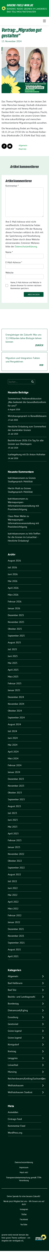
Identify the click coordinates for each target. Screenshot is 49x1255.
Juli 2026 (12, 567)
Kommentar (12, 185)
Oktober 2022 (15, 860)
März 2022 (13, 908)
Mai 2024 (12, 744)
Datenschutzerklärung (26, 246)
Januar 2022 (14, 922)
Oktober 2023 (15, 792)
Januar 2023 (14, 847)
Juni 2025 (13, 656)
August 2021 (14, 949)
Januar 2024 (14, 772)
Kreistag (12, 1051)
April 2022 (13, 901)
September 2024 (16, 717)
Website (9, 272)
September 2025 (16, 635)
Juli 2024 (12, 731)
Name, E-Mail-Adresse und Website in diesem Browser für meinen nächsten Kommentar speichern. (25, 285)
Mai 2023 (12, 826)
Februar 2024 (14, 765)
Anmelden (13, 1112)
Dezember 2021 (16, 929)
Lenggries (13, 1058)
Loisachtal (13, 1064)
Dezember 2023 (16, 778)
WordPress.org (15, 1132)
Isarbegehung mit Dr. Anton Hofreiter (26, 454)
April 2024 (13, 751)
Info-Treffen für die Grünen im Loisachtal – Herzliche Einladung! (24, 537)
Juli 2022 (12, 881)
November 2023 (16, 785)
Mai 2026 (12, 581)
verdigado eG (17, 1240)
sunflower (22, 1237)
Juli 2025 (12, 649)
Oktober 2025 (15, 628)
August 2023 (14, 806)
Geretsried (13, 1024)
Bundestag (13, 1003)
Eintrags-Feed (15, 1119)
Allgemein (23, 145)
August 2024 (14, 724)
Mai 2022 (12, 894)
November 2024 (16, 703)
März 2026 (13, 594)
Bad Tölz (12, 989)
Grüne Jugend (15, 1030)
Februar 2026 (14, 601)
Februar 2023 (14, 840)
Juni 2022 (13, 888)
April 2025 (13, 669)
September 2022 (16, 867)
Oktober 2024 (15, 710)
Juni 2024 (13, 737)
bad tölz (23, 149)
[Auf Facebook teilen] (4, 146)
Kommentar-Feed (16, 1125)
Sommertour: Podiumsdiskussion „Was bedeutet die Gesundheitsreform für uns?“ (27, 402)
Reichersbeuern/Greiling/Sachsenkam (27, 1078)
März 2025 (13, 676)
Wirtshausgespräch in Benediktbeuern (27, 416)
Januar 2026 (14, 608)
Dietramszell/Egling (18, 1010)
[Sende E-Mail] (9, 146)
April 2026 (13, 587)
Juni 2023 (13, 819)
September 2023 (16, 799)
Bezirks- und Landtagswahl (21, 996)
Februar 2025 (14, 683)
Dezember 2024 (16, 697)
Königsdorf (13, 1044)
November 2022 (16, 853)
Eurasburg (13, 1017)
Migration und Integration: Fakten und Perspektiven (24, 361)
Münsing (12, 1071)
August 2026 (14, 560)
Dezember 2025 (16, 615)
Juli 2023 (12, 813)
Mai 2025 (12, 662)
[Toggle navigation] (44, 21)
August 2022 (14, 874)
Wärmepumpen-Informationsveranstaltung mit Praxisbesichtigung (23, 506)
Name (9, 252)
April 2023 (13, 833)
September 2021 (16, 942)
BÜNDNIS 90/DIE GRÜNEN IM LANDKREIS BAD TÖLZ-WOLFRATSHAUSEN (27, 10)
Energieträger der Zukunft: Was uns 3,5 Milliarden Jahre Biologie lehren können (24, 340)
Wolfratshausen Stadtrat (20, 1092)
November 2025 (16, 621)
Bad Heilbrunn (15, 983)
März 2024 (13, 758)
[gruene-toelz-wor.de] (4, 8)
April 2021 (13, 956)
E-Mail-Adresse (13, 262)
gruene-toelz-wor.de (20, 5)
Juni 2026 (13, 574)
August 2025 (14, 642)
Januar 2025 (14, 690)
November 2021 (16, 935)
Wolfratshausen (16, 1085)
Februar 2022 (14, 915)
